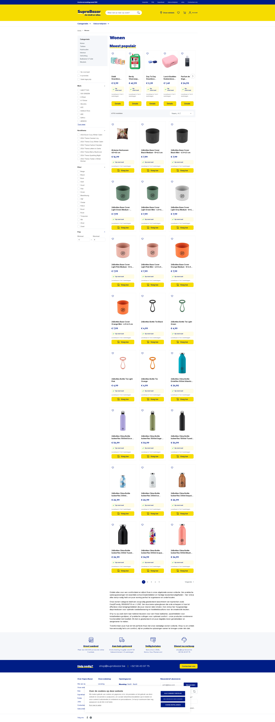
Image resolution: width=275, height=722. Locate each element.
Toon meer (81, 124)
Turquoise (84, 216)
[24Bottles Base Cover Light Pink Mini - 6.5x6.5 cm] (152, 249)
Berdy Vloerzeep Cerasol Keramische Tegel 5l (134, 77)
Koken (82, 43)
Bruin (82, 178)
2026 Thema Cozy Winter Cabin (91, 142)
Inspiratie (145, 2)
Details (118, 104)
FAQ (152, 2)
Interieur (83, 53)
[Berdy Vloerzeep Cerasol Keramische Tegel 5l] (135, 61)
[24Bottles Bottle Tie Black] (152, 306)
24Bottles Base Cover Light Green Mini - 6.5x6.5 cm (152, 208)
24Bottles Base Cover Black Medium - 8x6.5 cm (152, 151)
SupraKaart (160, 2)
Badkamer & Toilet (86, 59)
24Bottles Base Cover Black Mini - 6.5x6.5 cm (180, 151)
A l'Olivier (83, 100)
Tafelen (83, 46)
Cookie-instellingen (173, 705)
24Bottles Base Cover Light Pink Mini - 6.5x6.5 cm (151, 265)
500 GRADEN (85, 93)
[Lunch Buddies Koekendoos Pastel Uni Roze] (170, 61)
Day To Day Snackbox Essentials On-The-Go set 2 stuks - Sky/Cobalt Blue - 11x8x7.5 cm (152, 77)
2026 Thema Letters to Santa (90, 148)
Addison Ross (85, 111)
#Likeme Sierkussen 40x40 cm (120, 151)
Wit (81, 219)
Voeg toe (125, 170)
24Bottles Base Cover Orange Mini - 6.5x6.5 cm (122, 323)
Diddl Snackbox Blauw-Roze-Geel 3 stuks (117, 77)
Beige (82, 171)
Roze (82, 213)
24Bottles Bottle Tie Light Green (181, 323)
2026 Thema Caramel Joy (89, 138)
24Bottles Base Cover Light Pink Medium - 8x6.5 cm (122, 265)
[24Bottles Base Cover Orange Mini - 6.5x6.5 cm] (123, 306)
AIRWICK (83, 121)
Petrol (82, 206)
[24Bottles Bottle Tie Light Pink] (123, 363)
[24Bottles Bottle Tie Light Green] (182, 306)
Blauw (82, 175)
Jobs (182, 2)
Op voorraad (85, 72)
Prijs (79, 232)
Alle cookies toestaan (173, 693)
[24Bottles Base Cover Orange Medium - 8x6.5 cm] (182, 249)
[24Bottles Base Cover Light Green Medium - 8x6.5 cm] (123, 191)
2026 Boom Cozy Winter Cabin (91, 135)
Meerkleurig (84, 195)
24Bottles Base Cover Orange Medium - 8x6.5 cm (181, 265)
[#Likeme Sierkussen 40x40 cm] (123, 134)
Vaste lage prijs (85, 79)
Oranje (82, 202)
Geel (82, 182)
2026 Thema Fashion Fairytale (91, 145)
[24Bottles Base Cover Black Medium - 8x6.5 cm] (152, 134)
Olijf (81, 199)
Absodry (83, 104)
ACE (81, 107)
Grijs (81, 189)
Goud (82, 185)
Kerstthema (81, 130)
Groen (82, 192)
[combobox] (120, 12)
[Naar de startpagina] (89, 12)
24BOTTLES (84, 90)
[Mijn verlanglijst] (179, 12)
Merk (79, 86)
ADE (81, 114)
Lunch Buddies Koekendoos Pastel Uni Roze (170, 77)
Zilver (82, 223)
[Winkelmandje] (184, 12)
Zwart (82, 226)
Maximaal (96, 238)
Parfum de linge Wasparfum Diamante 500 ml (187, 77)
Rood (82, 209)
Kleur (79, 167)
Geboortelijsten (173, 2)
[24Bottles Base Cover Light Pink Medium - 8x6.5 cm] (123, 249)
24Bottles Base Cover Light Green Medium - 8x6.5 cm (121, 208)
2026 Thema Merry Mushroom (91, 152)
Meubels (83, 62)
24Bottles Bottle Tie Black (152, 322)
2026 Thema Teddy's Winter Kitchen (90, 160)
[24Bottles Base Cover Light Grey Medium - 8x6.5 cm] (182, 191)
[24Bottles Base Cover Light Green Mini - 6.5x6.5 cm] (152, 191)
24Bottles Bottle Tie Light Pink (122, 380)
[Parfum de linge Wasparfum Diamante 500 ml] (187, 61)
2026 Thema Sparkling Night (90, 155)
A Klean (83, 97)
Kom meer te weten (95, 705)
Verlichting (83, 56)
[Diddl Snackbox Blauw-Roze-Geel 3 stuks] (118, 61)
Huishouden (84, 49)
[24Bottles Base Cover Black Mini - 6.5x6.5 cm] (182, 134)
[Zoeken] (138, 12)
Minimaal (80, 238)
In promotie (84, 76)
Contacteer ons (193, 2)
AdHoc (82, 118)
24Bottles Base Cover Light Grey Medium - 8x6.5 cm (182, 208)
